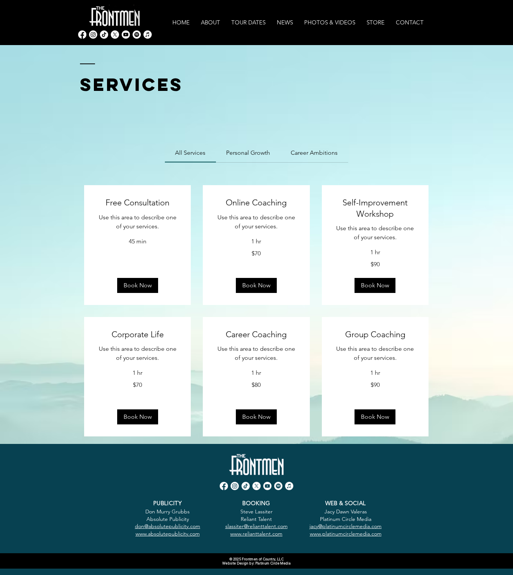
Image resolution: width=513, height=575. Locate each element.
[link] (190, 152)
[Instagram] (93, 34)
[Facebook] (82, 34)
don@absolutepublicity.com (167, 526)
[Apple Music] (147, 34)
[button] (137, 285)
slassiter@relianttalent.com (256, 526)
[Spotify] (137, 34)
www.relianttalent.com (256, 533)
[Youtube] (126, 34)
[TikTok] (104, 34)
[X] (115, 34)
